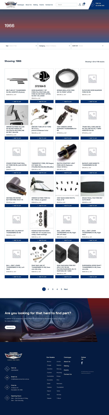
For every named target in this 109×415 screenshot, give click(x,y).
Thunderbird (60, 387)
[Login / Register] (79, 4)
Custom (49, 372)
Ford (48, 394)
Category (42, 46)
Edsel (48, 383)
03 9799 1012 (100, 5)
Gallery (35, 5)
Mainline (59, 365)
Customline (50, 376)
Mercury (59, 369)
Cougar (49, 365)
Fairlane (49, 387)
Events (41, 5)
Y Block (59, 398)
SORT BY (75, 46)
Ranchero (59, 383)
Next (66, 289)
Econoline (50, 380)
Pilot (58, 380)
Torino (58, 391)
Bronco (49, 361)
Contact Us (49, 5)
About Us (29, 5)
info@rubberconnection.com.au (20, 379)
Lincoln (59, 361)
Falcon (49, 391)
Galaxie (49, 398)
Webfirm (89, 373)
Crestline (49, 369)
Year (7, 46)
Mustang (59, 372)
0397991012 (14, 370)
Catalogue (20, 5)
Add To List (17, 101)
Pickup (58, 376)
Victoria (59, 394)
